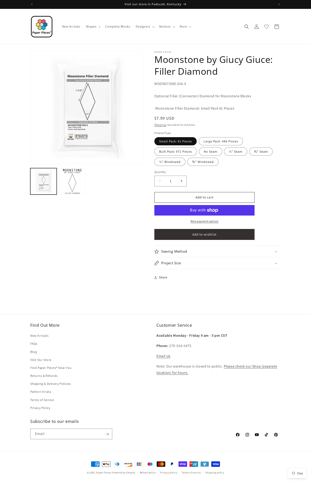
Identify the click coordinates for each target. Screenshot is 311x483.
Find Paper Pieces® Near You (50, 368)
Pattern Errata (40, 392)
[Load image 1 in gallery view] (43, 181)
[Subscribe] (107, 434)
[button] (93, 26)
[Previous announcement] (32, 4)
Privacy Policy (40, 408)
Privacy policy (168, 472)
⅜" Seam (261, 151)
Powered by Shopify (123, 472)
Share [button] (163, 277)
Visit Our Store (40, 360)
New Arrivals (39, 336)
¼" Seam (235, 151)
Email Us (163, 356)
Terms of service (191, 472)
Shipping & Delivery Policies (50, 384)
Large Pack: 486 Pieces (221, 141)
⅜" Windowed (203, 162)
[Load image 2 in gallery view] (72, 181)
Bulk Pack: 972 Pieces (175, 151)
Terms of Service (42, 400)
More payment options (205, 221)
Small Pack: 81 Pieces (175, 141)
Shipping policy (214, 472)
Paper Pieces (103, 472)
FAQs (33, 344)
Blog (33, 352)
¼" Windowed (170, 162)
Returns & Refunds (44, 376)
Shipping (160, 124)
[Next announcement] (279, 4)
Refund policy (148, 472)
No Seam (210, 151)
